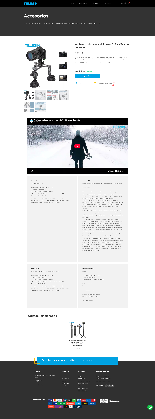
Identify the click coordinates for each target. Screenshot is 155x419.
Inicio (25, 23)
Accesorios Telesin (35, 23)
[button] (66, 45)
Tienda (72, 3)
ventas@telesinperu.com (41, 384)
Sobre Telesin (82, 3)
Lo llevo (77, 330)
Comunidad (94, 3)
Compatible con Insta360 (51, 23)
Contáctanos (107, 3)
